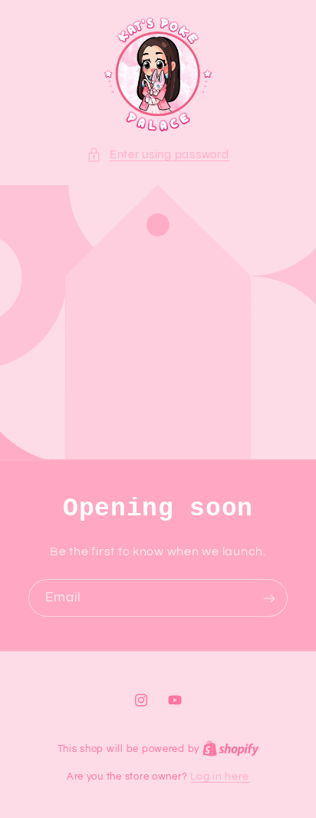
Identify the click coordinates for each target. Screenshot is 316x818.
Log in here (219, 776)
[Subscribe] (269, 598)
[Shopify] (230, 748)
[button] (158, 155)
